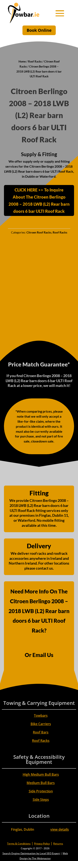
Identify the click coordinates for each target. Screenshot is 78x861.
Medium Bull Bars (41, 783)
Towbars (41, 715)
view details (59, 829)
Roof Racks (35, 61)
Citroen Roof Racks (38, 232)
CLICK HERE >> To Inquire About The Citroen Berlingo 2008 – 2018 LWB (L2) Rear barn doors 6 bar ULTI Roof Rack (39, 200)
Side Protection (41, 791)
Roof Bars (40, 732)
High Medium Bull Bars (41, 774)
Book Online (39, 30)
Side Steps (41, 799)
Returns (58, 843)
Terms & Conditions (19, 843)
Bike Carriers (41, 724)
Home (22, 61)
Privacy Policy (42, 843)
